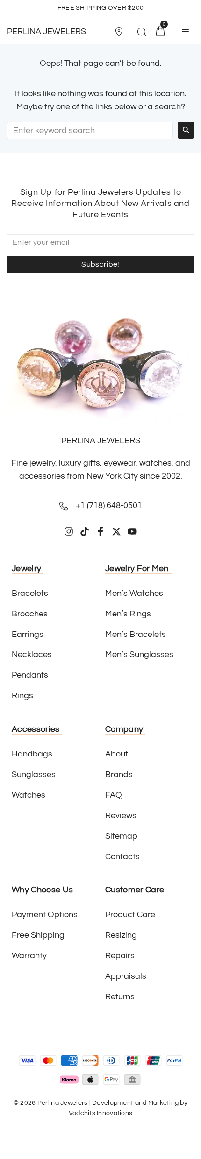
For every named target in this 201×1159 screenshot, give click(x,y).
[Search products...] (142, 33)
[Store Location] (118, 31)
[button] (121, 32)
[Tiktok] (84, 531)
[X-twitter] (116, 531)
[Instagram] (68, 531)
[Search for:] (90, 130)
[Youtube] (132, 531)
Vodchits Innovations (101, 1113)
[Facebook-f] (100, 531)
